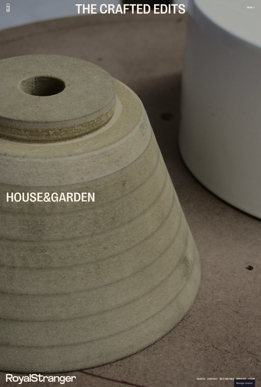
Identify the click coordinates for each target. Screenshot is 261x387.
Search (201, 379)
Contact (212, 379)
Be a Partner (227, 379)
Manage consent (244, 383)
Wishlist (241, 379)
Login (251, 379)
